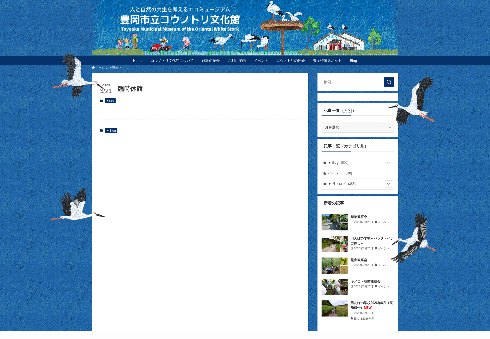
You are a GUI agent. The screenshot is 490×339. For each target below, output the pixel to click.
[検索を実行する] (389, 82)
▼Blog (110, 100)
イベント (340, 173)
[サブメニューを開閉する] (388, 162)
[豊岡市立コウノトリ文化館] (255, 19)
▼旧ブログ (342, 184)
